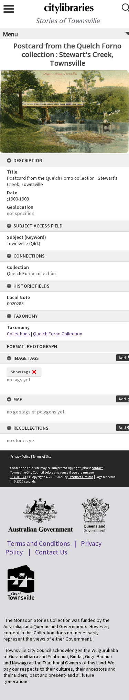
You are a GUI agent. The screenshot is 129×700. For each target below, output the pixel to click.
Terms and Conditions (38, 543)
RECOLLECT (18, 477)
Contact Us (51, 552)
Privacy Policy (20, 456)
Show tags (20, 371)
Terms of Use (42, 456)
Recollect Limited (80, 477)
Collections (18, 333)
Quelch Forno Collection (57, 333)
